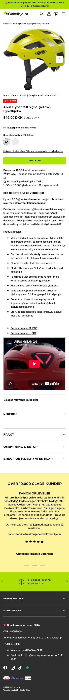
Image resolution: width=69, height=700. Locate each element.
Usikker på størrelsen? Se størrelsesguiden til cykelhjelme (33, 151)
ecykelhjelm (15, 687)
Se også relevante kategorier (21, 400)
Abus (6, 95)
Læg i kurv (34, 160)
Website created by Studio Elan (16, 690)
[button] (56, 14)
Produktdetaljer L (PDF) (24, 333)
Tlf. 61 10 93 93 (11, 644)
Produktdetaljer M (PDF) (24, 328)
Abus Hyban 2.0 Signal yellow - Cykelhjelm (31, 24)
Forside (6, 24)
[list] (34, 59)
